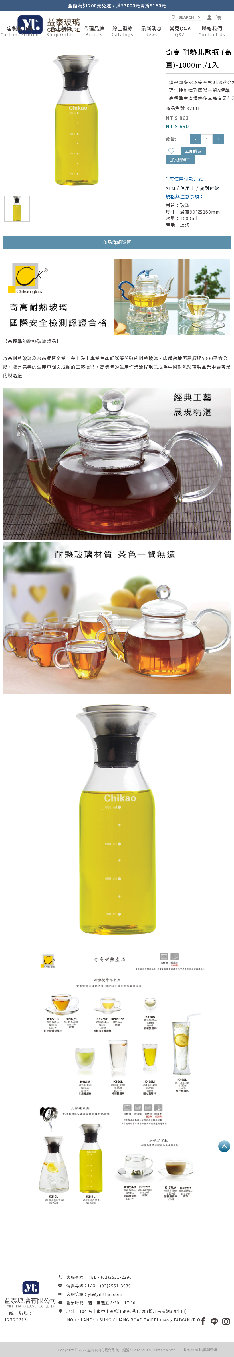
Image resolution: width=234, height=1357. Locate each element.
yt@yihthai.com (105, 1294)
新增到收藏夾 (171, 151)
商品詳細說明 (117, 242)
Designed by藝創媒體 (200, 1349)
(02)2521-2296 (116, 1277)
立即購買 (193, 151)
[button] (61, 32)
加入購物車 (180, 159)
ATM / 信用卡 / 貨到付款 (192, 188)
